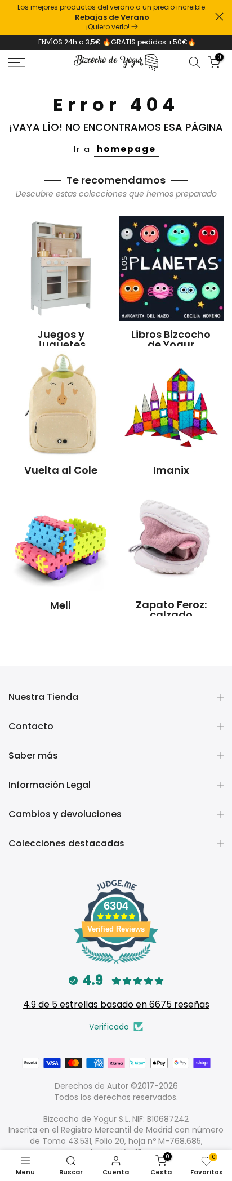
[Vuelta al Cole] (60, 403)
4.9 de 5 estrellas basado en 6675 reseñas (116, 1004)
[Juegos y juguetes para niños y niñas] (60, 268)
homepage (126, 149)
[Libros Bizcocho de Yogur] (171, 268)
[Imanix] (171, 403)
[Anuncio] (111, 17)
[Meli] (60, 539)
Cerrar (219, 16)
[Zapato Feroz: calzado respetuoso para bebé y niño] (171, 539)
